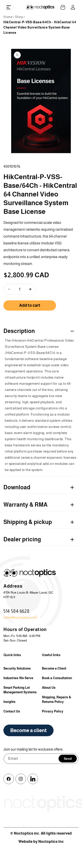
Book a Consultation (57, 678)
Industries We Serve (18, 678)
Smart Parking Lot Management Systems (20, 690)
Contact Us (11, 711)
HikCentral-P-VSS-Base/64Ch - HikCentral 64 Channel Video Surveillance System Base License (39, 27)
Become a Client (54, 668)
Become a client (28, 730)
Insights (9, 702)
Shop (19, 17)
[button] (8, 7)
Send (68, 758)
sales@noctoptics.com (20, 617)
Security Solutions (17, 668)
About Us (49, 687)
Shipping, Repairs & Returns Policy (56, 699)
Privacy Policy (52, 711)
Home (8, 17)
